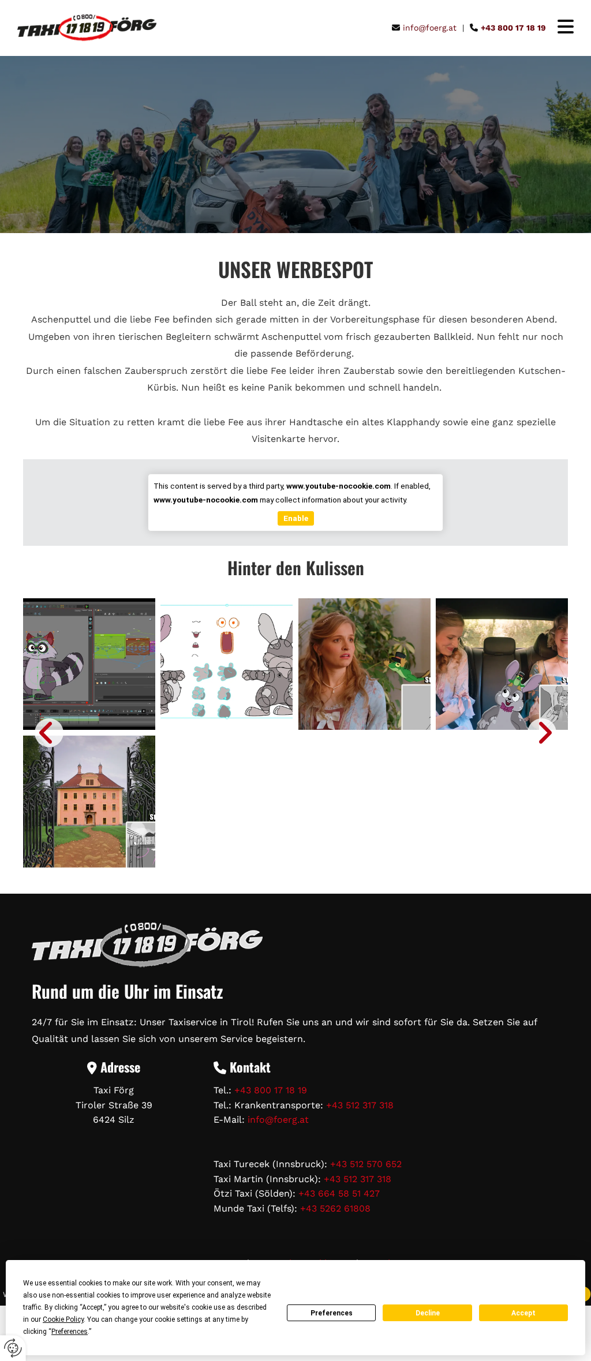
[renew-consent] (13, 1348)
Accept (523, 1313)
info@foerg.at (278, 1119)
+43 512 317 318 (360, 1105)
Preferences (332, 1313)
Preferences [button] (69, 1332)
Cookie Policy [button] (63, 1319)
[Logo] (86, 28)
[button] (560, 28)
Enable (295, 518)
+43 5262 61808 (335, 1208)
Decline (428, 1313)
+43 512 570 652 (366, 1163)
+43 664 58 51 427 (339, 1193)
